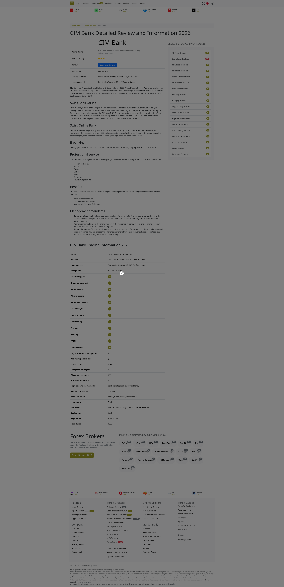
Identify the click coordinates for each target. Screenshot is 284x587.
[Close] (121, 273)
